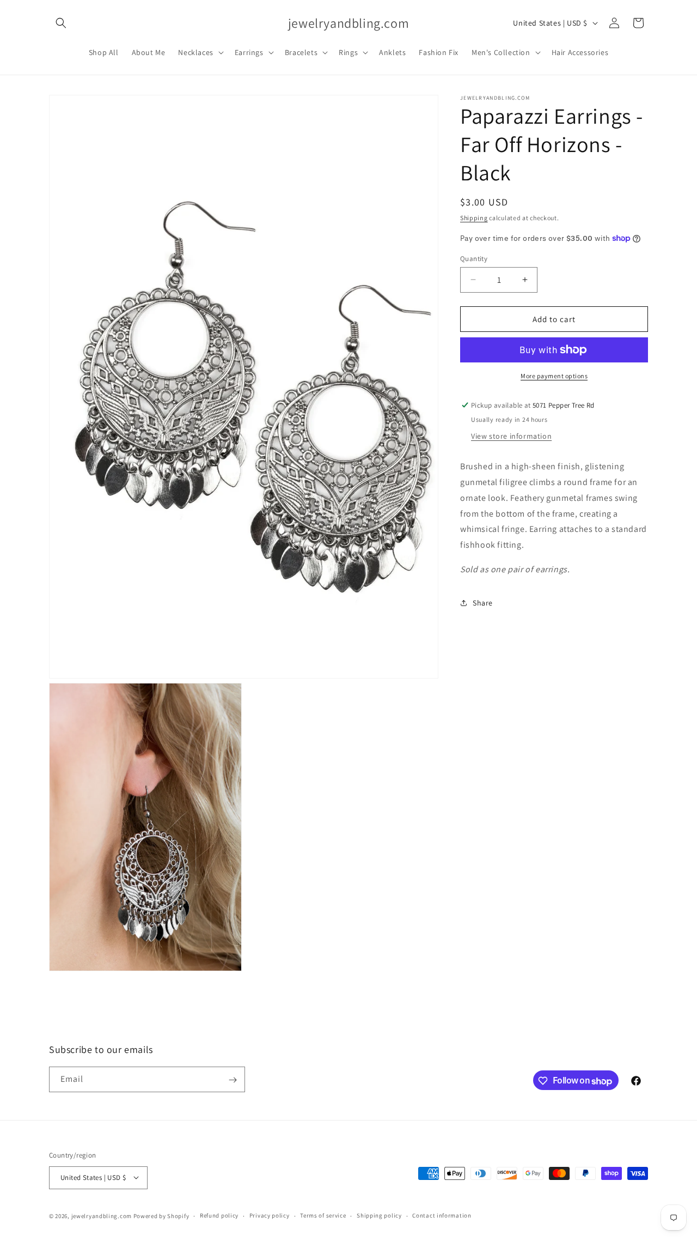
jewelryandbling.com (101, 1215)
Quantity (473, 258)
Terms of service (323, 1215)
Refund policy (219, 1215)
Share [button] (483, 603)
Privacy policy (269, 1215)
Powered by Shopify (161, 1215)
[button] (61, 23)
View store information (511, 436)
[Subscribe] (232, 1080)
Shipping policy (379, 1215)
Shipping (474, 218)
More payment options (554, 376)
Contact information (441, 1215)
